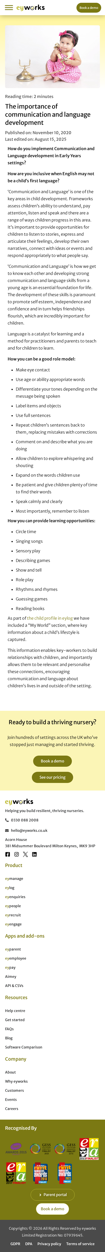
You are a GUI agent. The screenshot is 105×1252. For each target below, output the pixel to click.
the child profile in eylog (50, 618)
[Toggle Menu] (9, 7)
